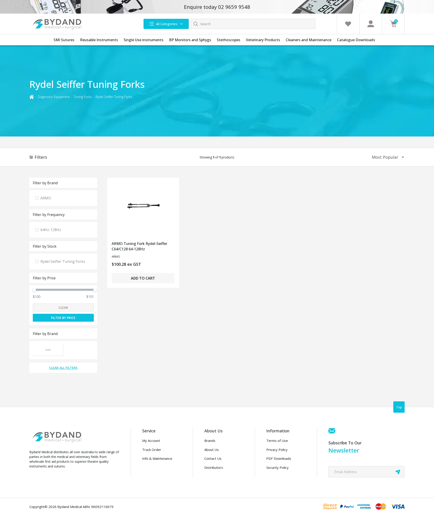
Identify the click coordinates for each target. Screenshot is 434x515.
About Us (211, 449)
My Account (151, 440)
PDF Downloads (278, 458)
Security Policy (277, 467)
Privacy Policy (277, 449)
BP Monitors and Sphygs (190, 39)
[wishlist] (348, 24)
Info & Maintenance (157, 458)
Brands (209, 440)
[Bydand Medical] (57, 23)
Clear (63, 307)
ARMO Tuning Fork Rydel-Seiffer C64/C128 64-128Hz (139, 246)
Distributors (213, 467)
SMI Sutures (64, 39)
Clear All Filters (63, 368)
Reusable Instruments (99, 39)
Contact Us (213, 458)
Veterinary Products (263, 39)
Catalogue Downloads (356, 39)
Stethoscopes (228, 39)
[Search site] (195, 23)
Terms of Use (277, 440)
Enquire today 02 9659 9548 (217, 6)
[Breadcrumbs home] (31, 96)
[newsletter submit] (398, 471)
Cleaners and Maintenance (308, 39)
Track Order (151, 449)
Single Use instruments (143, 39)
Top (399, 407)
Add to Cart (143, 278)
